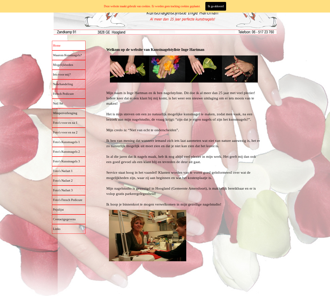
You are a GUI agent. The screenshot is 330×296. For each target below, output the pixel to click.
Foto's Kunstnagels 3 (66, 161)
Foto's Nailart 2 (63, 180)
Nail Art (58, 103)
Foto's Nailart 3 (63, 190)
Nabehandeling (63, 84)
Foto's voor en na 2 (65, 132)
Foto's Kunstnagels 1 (66, 142)
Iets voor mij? (62, 74)
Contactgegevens (64, 219)
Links (56, 229)
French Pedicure (63, 94)
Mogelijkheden (63, 65)
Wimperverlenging (65, 113)
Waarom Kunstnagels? (67, 55)
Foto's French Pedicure (67, 200)
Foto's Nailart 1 (63, 171)
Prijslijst (58, 209)
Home (57, 45)
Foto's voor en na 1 (65, 122)
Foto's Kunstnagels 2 (66, 151)
